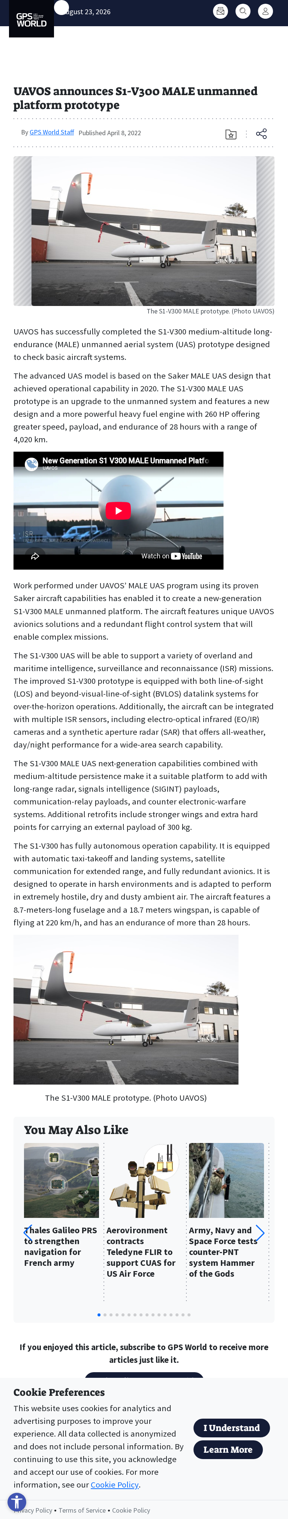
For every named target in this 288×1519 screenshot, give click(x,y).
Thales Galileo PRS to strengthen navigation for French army (60, 1246)
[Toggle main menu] (61, 7)
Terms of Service (82, 1510)
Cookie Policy (115, 1484)
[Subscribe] (220, 11)
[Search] (243, 11)
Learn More (228, 1450)
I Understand (232, 1428)
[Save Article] (231, 134)
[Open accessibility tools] (17, 1502)
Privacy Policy (33, 1510)
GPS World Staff (52, 132)
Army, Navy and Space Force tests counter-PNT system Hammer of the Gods (223, 1252)
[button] (260, 1233)
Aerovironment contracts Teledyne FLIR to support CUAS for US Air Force (141, 1252)
